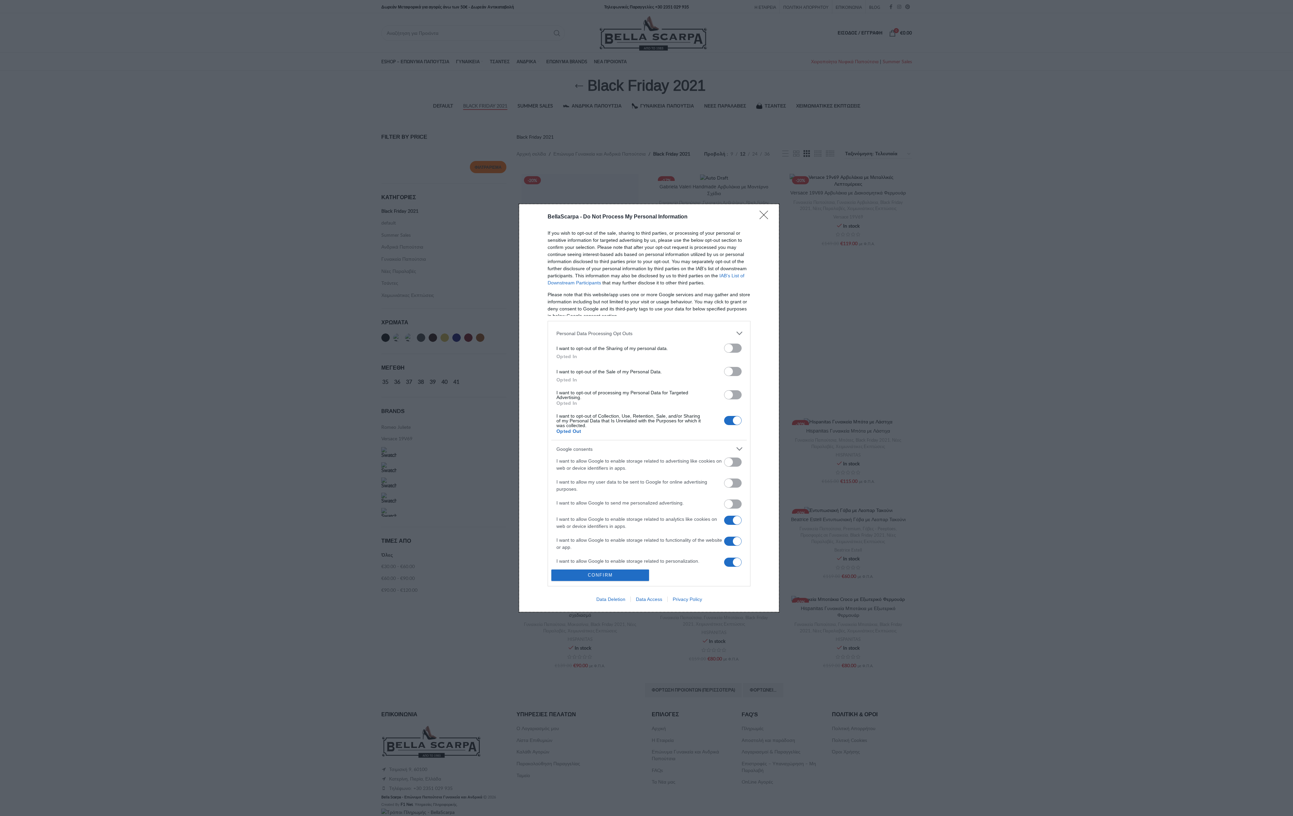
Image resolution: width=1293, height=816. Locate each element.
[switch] (733, 348)
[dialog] (649, 408)
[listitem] (649, 333)
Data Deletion (610, 599)
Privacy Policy (687, 599)
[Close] (766, 217)
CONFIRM (600, 575)
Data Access (649, 599)
